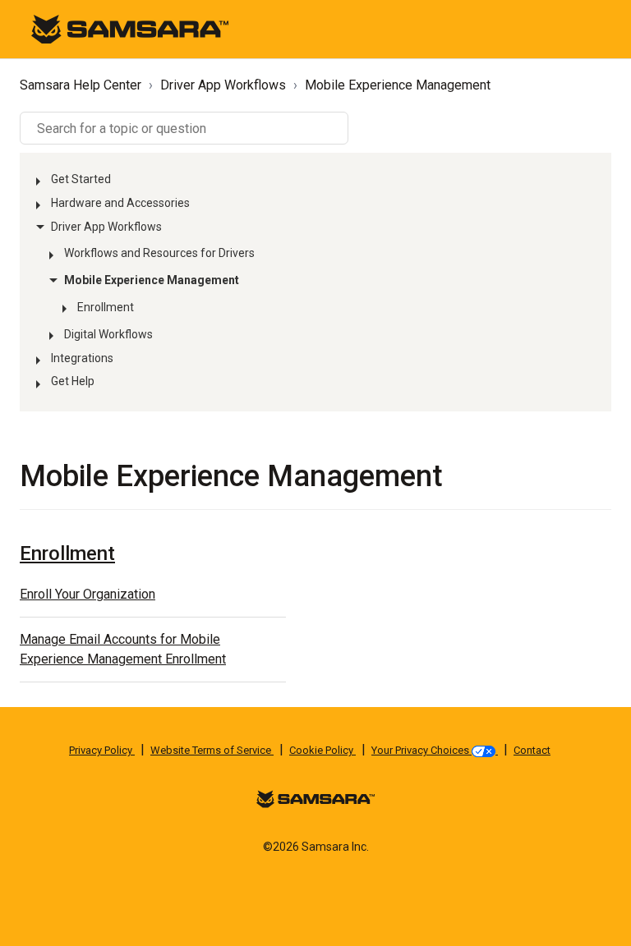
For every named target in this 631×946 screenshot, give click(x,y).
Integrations (82, 358)
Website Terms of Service (212, 750)
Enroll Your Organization (87, 594)
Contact (532, 750)
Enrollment (105, 307)
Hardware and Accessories (120, 202)
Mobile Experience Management (398, 85)
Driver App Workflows (223, 85)
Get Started (81, 179)
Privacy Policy (102, 750)
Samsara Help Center (80, 85)
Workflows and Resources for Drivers (159, 252)
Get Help (72, 381)
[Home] (129, 28)
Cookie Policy (322, 750)
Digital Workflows (108, 334)
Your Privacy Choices (421, 750)
